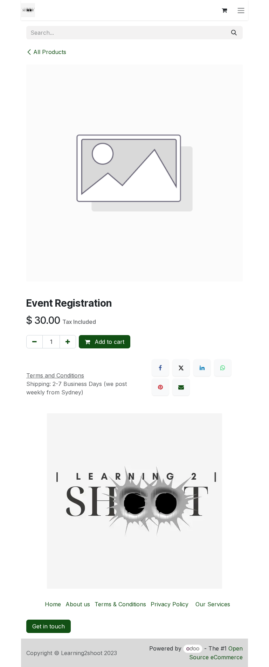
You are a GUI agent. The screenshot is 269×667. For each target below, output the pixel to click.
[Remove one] (34, 341)
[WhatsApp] (222, 367)
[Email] (181, 387)
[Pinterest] (160, 387)
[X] (181, 367)
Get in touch (48, 626)
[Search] (234, 32)
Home (53, 604)
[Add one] (68, 341)
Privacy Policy (169, 604)
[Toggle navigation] (241, 10)
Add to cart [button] (108, 341)
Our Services (212, 604)
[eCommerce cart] (224, 10)
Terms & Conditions (120, 604)
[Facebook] (160, 367)
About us (77, 604)
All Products (49, 51)
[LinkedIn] (202, 367)
